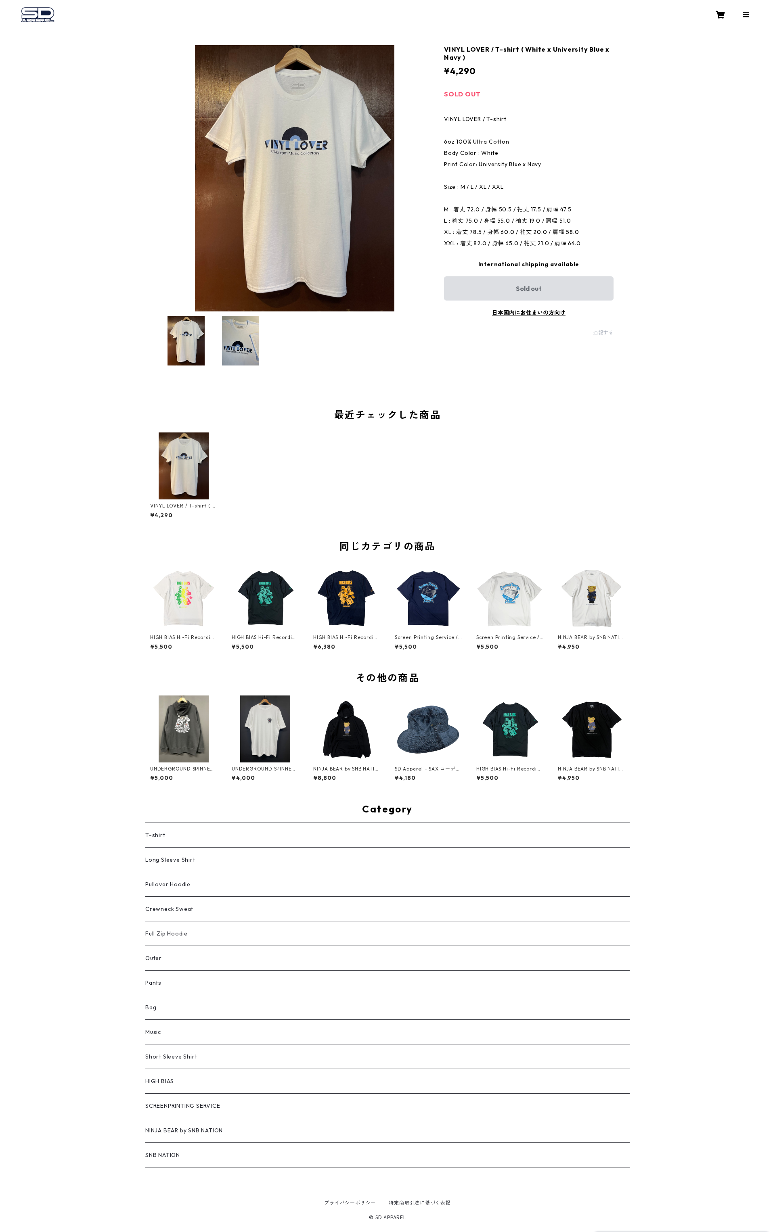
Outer (153, 958)
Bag (150, 1007)
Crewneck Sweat (169, 909)
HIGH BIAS (159, 1081)
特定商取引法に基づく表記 (420, 1203)
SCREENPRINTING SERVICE (182, 1105)
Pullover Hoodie (168, 884)
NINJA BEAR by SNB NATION (184, 1130)
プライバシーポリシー (350, 1203)
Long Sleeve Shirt (170, 859)
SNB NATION (162, 1155)
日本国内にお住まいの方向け (529, 312)
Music (153, 1032)
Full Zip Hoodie (166, 933)
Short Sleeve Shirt (171, 1056)
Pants (153, 982)
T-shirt (155, 835)
